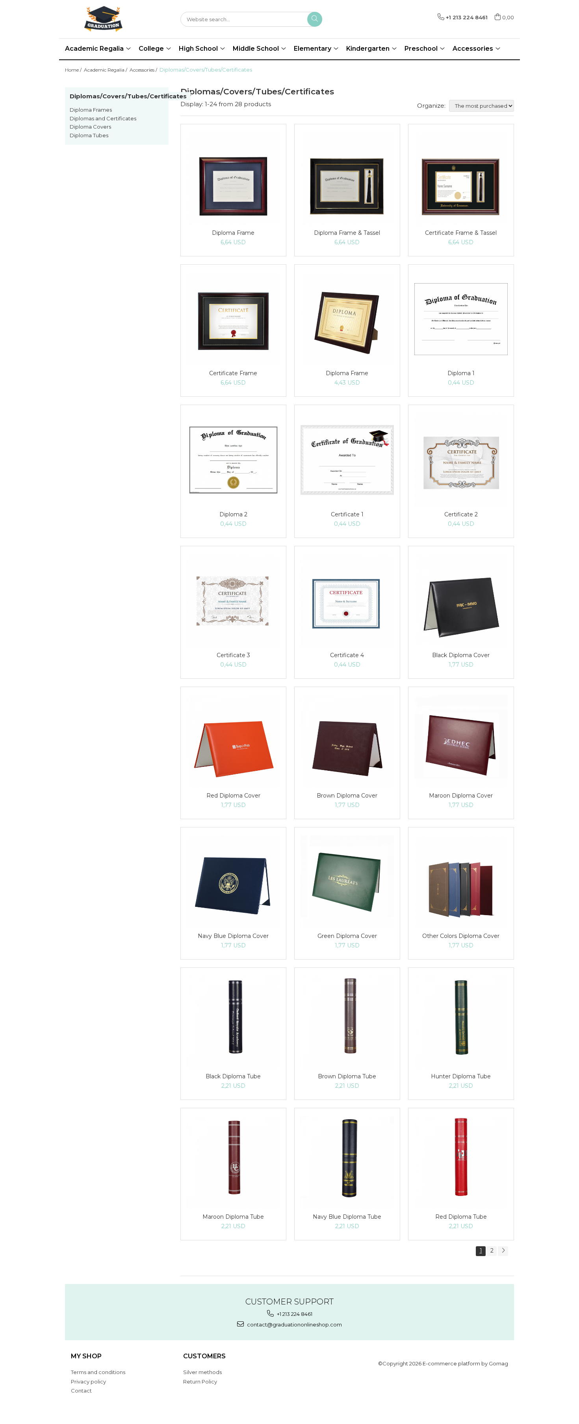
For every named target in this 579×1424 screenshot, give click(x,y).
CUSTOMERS (204, 1356)
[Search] (314, 19)
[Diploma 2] (233, 460)
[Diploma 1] (461, 319)
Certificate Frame (233, 373)
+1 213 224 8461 (294, 1314)
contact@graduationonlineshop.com (294, 1324)
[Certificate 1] (347, 460)
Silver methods (202, 1372)
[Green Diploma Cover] (347, 881)
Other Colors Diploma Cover (460, 936)
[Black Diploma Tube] (233, 1022)
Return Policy (200, 1381)
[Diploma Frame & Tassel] (347, 178)
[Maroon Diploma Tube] (233, 1162)
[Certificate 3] (233, 601)
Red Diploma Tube (461, 1216)
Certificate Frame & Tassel (461, 232)
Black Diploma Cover (461, 655)
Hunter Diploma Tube (461, 1076)
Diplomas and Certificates (103, 118)
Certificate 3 (233, 655)
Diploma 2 (233, 514)
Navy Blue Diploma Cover (233, 936)
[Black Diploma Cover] (461, 600)
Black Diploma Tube (233, 1076)
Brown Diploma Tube (347, 1076)
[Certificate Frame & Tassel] (461, 178)
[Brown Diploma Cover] (347, 741)
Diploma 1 (461, 373)
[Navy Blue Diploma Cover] (233, 881)
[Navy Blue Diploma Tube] (347, 1162)
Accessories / (144, 70)
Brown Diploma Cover (347, 795)
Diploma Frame (233, 232)
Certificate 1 (347, 514)
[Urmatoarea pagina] (503, 1251)
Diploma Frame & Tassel (347, 232)
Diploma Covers (90, 126)
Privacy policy (88, 1381)
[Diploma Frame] (233, 178)
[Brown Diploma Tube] (347, 1022)
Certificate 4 (347, 655)
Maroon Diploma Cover (461, 795)
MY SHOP (86, 1356)
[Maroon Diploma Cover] (461, 741)
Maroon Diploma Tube (233, 1216)
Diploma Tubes (89, 135)
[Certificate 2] (461, 460)
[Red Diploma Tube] (461, 1162)
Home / (74, 70)
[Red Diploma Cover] (233, 741)
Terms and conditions (98, 1372)
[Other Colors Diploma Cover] (461, 881)
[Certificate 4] (347, 601)
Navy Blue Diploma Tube (347, 1216)
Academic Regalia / (106, 70)
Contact (81, 1390)
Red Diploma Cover (233, 795)
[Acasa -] (104, 19)
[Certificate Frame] (233, 319)
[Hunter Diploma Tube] (461, 1022)
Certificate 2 (461, 514)
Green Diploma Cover (347, 936)
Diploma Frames (91, 110)
